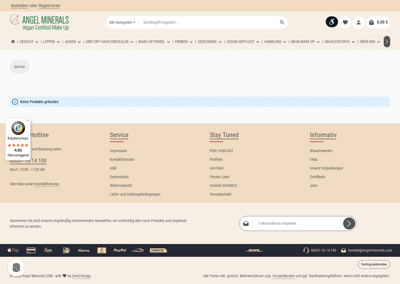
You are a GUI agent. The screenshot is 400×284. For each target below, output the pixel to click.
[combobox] (207, 22)
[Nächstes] (387, 41)
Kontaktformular (47, 184)
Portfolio (216, 159)
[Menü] (27, 121)
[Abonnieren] (349, 223)
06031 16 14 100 (28, 160)
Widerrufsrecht (121, 185)
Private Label (220, 177)
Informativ (323, 135)
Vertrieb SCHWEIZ (223, 185)
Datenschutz (119, 177)
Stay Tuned (224, 135)
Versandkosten (283, 276)
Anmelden (20, 5)
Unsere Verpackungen (326, 168)
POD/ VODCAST (221, 151)
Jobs (313, 185)
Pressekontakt (220, 194)
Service (119, 135)
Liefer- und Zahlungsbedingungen (135, 194)
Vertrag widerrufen (374, 264)
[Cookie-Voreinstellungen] (16, 268)
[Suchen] (282, 22)
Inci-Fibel (216, 168)
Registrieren (49, 5)
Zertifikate (317, 177)
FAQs (314, 159)
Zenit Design (81, 276)
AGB (113, 168)
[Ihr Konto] (358, 22)
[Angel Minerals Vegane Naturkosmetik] (13, 41)
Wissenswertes (321, 151)
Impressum (118, 151)
